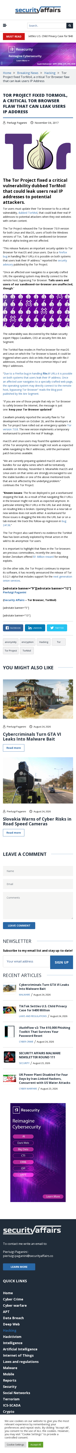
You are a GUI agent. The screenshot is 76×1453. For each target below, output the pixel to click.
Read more (13, 748)
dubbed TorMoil (27, 212)
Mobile (8, 1374)
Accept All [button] (35, 1444)
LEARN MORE (19, 1267)
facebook (15, 628)
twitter (59, 628)
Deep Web (11, 1324)
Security (24, 1063)
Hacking (50, 73)
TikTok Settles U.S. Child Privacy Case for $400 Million (43, 1008)
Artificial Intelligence (20, 1349)
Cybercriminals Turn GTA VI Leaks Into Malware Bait (32, 736)
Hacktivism (12, 1336)
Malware (24, 994)
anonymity (11, 642)
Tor (59, 642)
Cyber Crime (26, 1041)
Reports (9, 1380)
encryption (28, 642)
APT (6, 1311)
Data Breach (13, 1318)
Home (7, 73)
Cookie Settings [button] (15, 1444)
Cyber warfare (28, 1088)
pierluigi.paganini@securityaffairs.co (28, 1256)
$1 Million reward (43, 556)
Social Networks (16, 1393)
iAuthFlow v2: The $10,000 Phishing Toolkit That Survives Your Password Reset (44, 1032)
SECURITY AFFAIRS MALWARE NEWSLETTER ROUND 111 (40, 1055)
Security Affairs (14, 600)
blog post (56, 389)
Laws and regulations (33, 1016)
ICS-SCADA (11, 1405)
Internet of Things (18, 1355)
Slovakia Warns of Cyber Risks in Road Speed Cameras (37, 821)
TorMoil (27, 650)
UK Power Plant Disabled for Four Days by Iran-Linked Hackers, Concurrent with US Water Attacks (44, 1079)
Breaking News (27, 73)
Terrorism (11, 1399)
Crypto (8, 1411)
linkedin (37, 628)
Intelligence (13, 1343)
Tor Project (11, 650)
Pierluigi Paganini (17, 122)
